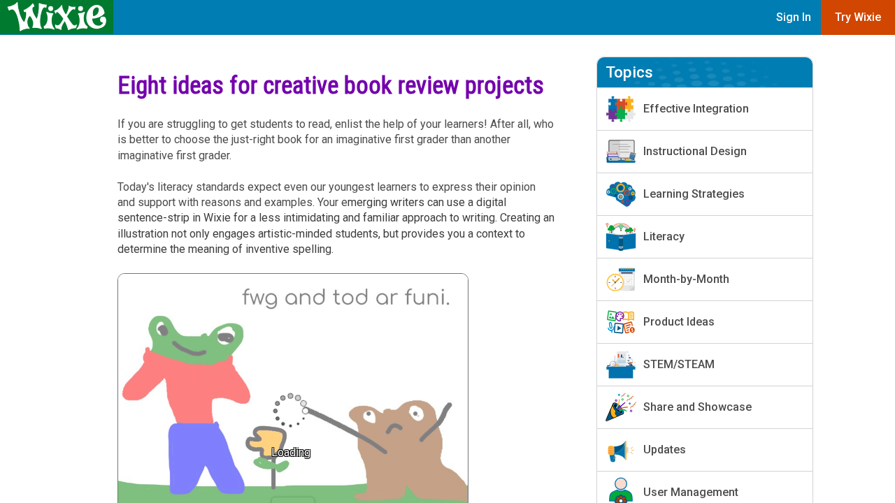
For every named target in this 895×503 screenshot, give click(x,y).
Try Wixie (858, 17)
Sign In (793, 17)
